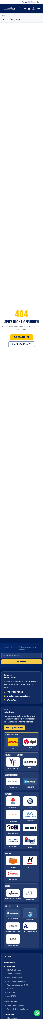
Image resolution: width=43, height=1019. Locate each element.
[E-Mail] (25, 8)
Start (4, 15)
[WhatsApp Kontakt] (37, 1013)
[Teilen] (20, 19)
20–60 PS (10, 989)
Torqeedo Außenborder (16, 981)
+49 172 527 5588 (15, 692)
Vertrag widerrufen (14, 728)
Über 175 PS (11, 996)
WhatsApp (12, 700)
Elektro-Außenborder (15, 1005)
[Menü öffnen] (39, 8)
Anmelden (21, 662)
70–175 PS (11, 992)
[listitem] (3, 19)
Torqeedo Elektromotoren (17, 1009)
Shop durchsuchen (21, 344)
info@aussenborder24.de (18, 696)
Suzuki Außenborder (15, 974)
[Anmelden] (33, 8)
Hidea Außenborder (15, 977)
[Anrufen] (20, 8)
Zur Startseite (21, 337)
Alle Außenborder (14, 970)
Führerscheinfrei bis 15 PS (17, 985)
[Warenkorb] (29, 8)
